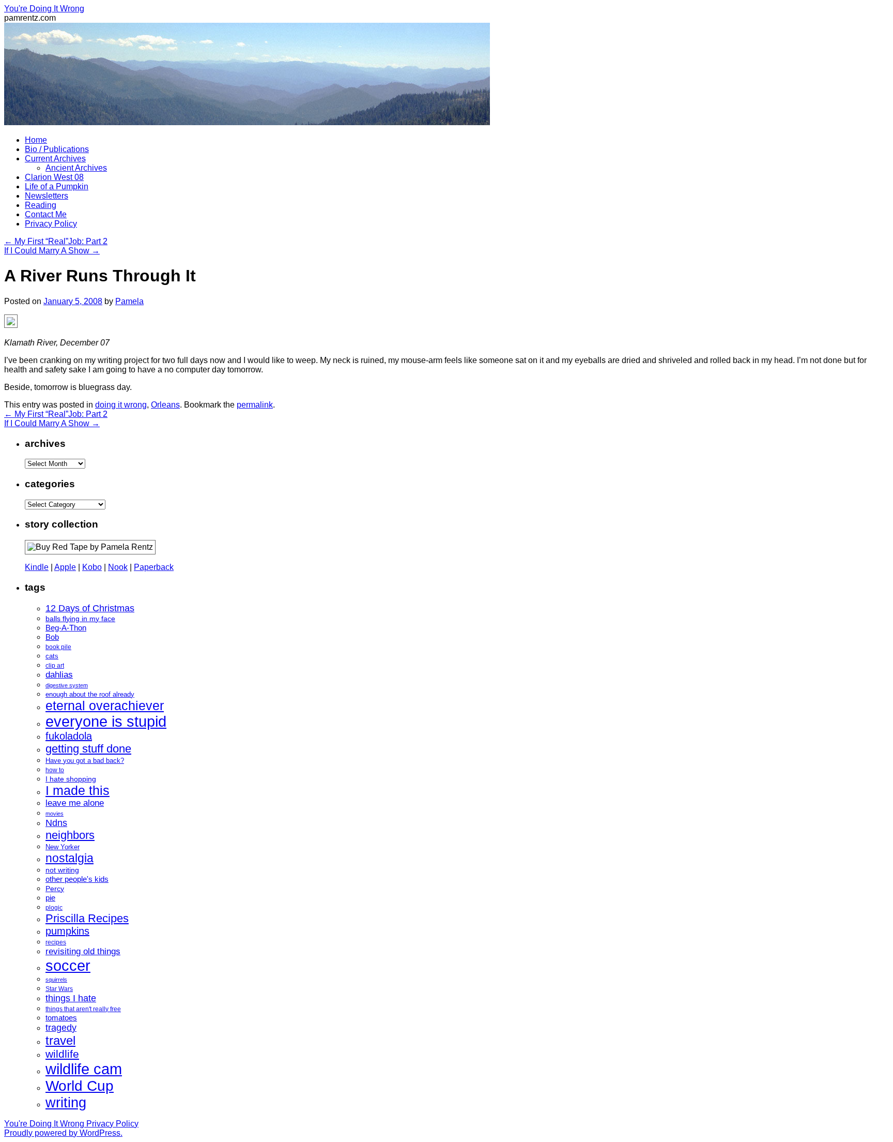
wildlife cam (83, 1068)
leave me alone (74, 803)
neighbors (70, 835)
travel (60, 1040)
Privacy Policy (51, 223)
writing (65, 1102)
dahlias (59, 675)
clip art (54, 666)
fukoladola (68, 736)
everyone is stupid (105, 721)
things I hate (70, 998)
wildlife (62, 1054)
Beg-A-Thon (65, 628)
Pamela (129, 301)
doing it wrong (121, 404)
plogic (54, 908)
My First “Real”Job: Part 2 (55, 241)
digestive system (66, 685)
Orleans (165, 404)
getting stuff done (88, 748)
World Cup (79, 1086)
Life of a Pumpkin (56, 186)
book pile (58, 647)
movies (54, 813)
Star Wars (59, 989)
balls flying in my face (80, 618)
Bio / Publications (57, 149)
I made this (77, 791)
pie (50, 898)
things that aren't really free (83, 1009)
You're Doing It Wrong (44, 8)
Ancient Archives (76, 167)
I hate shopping (70, 779)
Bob (52, 637)
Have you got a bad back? (84, 760)
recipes (55, 942)
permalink (255, 404)
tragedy (60, 1028)
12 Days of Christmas (89, 608)
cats (51, 656)
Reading (40, 205)
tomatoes (61, 1017)
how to (54, 770)
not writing (62, 870)
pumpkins (67, 931)
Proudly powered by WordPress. (63, 1133)
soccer (67, 965)
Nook (118, 567)
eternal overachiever (104, 706)
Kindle (37, 567)
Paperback (154, 567)
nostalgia (69, 858)
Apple (65, 567)
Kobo (92, 567)
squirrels (56, 979)
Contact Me (46, 214)
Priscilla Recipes (87, 918)
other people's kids (77, 879)
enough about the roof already (89, 694)
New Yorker (62, 847)
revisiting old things (82, 951)
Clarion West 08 (54, 177)
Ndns (56, 823)
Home (36, 140)
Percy (54, 888)
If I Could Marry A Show (52, 250)
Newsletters (46, 195)
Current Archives (55, 158)
